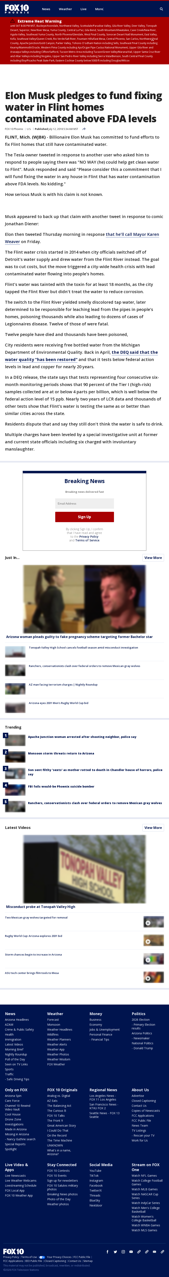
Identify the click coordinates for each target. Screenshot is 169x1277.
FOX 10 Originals (62, 1089)
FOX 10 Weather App (19, 1195)
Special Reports (15, 1144)
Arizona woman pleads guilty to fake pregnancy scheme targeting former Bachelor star (79, 636)
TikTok (94, 1175)
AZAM (9, 1024)
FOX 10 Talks (56, 1116)
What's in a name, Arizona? (59, 1152)
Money (95, 1013)
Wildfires (53, 1034)
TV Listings (139, 1130)
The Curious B (56, 1111)
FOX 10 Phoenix (14, 129)
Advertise (138, 1096)
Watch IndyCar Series (146, 1203)
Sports (9, 1069)
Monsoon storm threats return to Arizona (61, 753)
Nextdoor (95, 1205)
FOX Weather (56, 1064)
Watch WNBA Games (146, 1225)
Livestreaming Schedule (20, 1185)
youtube (131, 1251)
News (10, 1013)
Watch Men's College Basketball (146, 1209)
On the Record (57, 1135)
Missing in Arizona (17, 1134)
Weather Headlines (59, 1029)
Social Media (101, 1164)
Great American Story (61, 1125)
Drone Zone (13, 1119)
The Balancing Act (59, 1106)
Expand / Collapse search (161, 9)
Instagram (96, 1180)
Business (95, 1020)
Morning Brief (14, 1049)
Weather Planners (59, 1039)
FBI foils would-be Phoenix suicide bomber (61, 786)
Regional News (103, 1089)
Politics (138, 1013)
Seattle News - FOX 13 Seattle (104, 1115)
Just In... (12, 557)
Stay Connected (61, 1164)
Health (9, 1034)
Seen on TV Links (16, 1064)
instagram (123, 1251)
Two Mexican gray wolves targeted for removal (36, 917)
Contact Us (139, 1106)
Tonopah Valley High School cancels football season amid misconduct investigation (83, 647)
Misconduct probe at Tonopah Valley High (40, 906)
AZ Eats (52, 1101)
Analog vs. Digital (58, 1096)
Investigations (14, 1124)
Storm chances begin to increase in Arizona (33, 954)
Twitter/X (95, 1190)
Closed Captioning (144, 1101)
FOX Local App (15, 1190)
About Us (140, 1089)
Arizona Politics (142, 1033)
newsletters (162, 1251)
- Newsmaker (141, 1038)
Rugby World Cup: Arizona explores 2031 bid (33, 936)
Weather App (56, 1049)
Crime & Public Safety (19, 1029)
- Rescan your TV (143, 1135)
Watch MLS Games (144, 1230)
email (154, 1251)
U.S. (29, 129)
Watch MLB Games (145, 1189)
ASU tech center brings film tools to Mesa (32, 973)
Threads (94, 1195)
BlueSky (94, 1200)
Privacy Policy (89, 536)
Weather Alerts (57, 1044)
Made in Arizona (16, 1129)
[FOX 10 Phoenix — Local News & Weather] (18, 9)
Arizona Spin (13, 1096)
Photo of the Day (58, 1199)
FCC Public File (141, 1120)
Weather (55, 1013)
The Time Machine (59, 1140)
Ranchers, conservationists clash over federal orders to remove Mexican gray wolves (84, 666)
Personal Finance (100, 1034)
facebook (107, 1251)
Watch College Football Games (147, 1182)
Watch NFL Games (144, 1175)
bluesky (146, 1251)
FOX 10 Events (57, 1175)
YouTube (95, 1171)
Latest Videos (18, 827)
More (99, 9)
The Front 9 (55, 1120)
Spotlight (11, 1149)
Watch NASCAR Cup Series (145, 1196)
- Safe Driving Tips (17, 1079)
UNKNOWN (55, 1145)
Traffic (9, 1074)
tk (139, 1251)
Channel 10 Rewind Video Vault (17, 1107)
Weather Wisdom (58, 1059)
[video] (84, 869)
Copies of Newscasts (146, 1111)
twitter (115, 1251)
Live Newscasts (15, 1175)
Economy (95, 1024)
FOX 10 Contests (58, 1171)
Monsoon (53, 1024)
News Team (140, 1125)
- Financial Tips (99, 1039)
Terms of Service (87, 540)
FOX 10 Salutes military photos (62, 1187)
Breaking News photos (62, 1194)
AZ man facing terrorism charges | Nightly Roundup (63, 684)
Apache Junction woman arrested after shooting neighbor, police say (82, 737)
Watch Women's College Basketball (144, 1218)
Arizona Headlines (17, 1020)
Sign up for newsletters (62, 1180)
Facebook (96, 1185)
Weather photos (58, 1204)
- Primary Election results (143, 1026)
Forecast (53, 1020)
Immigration (13, 1039)
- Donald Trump (142, 1048)
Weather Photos (58, 1054)
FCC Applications (143, 1116)
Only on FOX (16, 1089)
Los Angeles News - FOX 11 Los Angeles (102, 1097)
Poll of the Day (15, 1059)
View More (153, 557)
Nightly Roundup (16, 1054)
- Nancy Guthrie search (20, 1139)
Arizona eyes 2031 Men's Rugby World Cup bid (58, 703)
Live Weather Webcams (20, 1180)
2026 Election (141, 1020)
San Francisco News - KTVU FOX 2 (103, 1106)
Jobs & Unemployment (104, 1029)
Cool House (13, 1114)
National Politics (142, 1043)
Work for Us (140, 1140)
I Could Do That (57, 1130)
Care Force (12, 1101)
